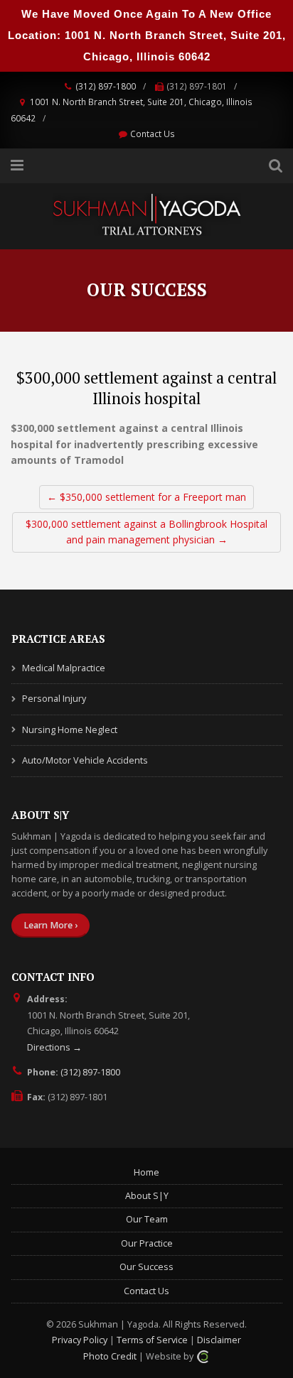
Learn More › (50, 925)
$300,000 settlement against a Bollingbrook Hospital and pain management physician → (146, 531)
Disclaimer (219, 1340)
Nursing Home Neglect (69, 730)
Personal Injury (54, 699)
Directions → (54, 1047)
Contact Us (152, 133)
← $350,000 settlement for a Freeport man (146, 497)
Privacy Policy (79, 1340)
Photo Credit (110, 1356)
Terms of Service (152, 1340)
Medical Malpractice (63, 668)
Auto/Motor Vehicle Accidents (85, 760)
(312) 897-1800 (105, 86)
